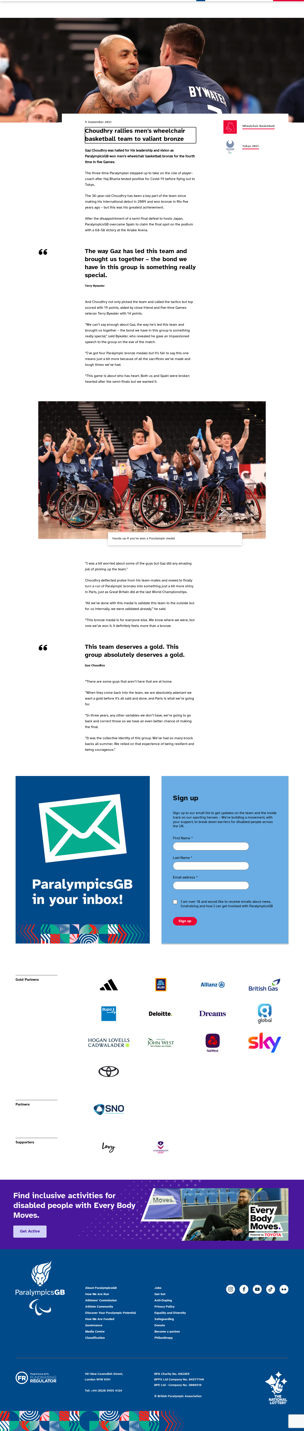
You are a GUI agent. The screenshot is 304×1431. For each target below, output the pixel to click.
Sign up (184, 921)
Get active (30, 1231)
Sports (219, 9)
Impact (263, 9)
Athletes (241, 9)
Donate (288, 9)
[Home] (38, 9)
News (200, 9)
